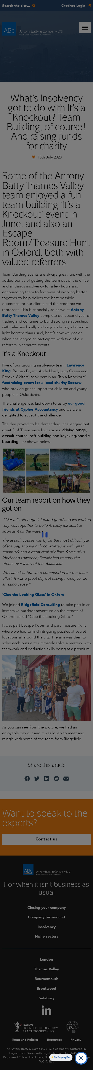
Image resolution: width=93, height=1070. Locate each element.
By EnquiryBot (62, 1057)
